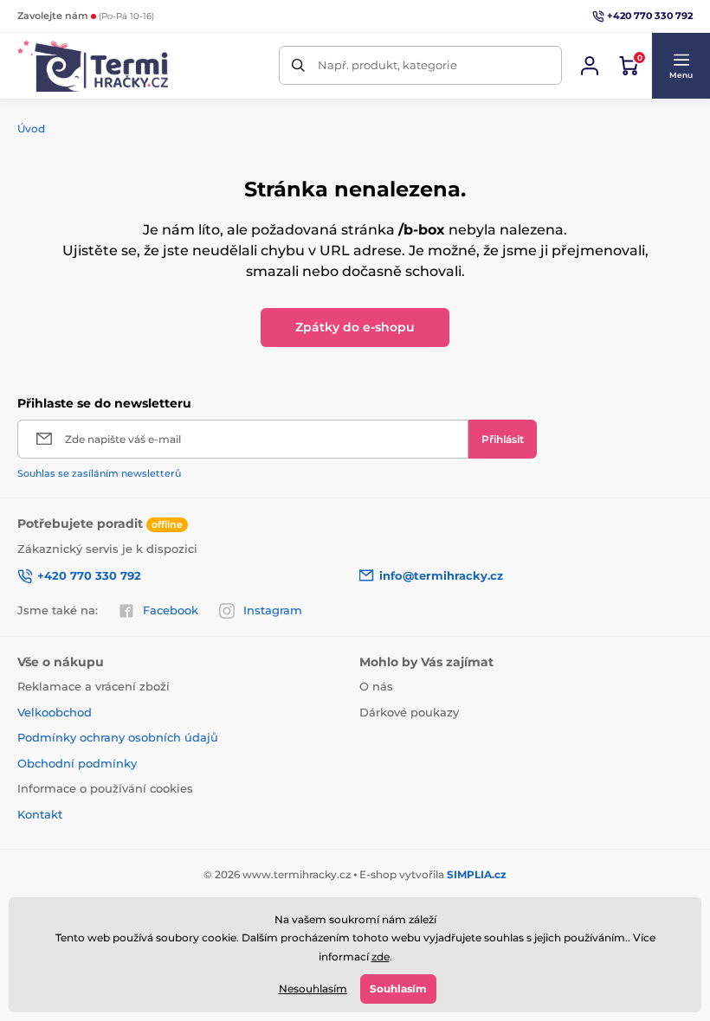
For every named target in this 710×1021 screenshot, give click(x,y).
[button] (680, 66)
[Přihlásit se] (590, 65)
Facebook (170, 610)
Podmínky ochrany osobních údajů (117, 737)
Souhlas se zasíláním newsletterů (99, 473)
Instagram (272, 610)
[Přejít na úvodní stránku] (92, 66)
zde (380, 956)
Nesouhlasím (313, 988)
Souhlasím (398, 988)
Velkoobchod (54, 712)
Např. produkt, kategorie (387, 65)
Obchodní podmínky (77, 763)
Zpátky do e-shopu (355, 327)
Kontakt (39, 814)
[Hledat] (298, 65)
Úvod (31, 128)
